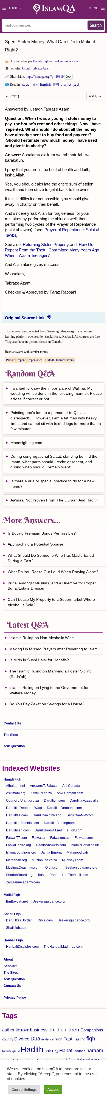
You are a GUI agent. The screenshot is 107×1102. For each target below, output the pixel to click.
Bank (25, 1030)
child (54, 1030)
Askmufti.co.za (41, 793)
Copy (69, 77)
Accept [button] (53, 1090)
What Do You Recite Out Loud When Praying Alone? (53, 572)
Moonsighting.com (26, 442)
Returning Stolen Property (46, 244)
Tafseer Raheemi (50, 875)
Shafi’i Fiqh (12, 914)
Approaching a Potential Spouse (35, 544)
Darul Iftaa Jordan (19, 920)
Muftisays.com (72, 860)
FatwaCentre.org (18, 845)
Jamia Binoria (51, 852)
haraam (94, 1050)
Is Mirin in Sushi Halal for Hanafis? (39, 660)
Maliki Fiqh (12, 895)
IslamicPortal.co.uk (85, 845)
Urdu (76, 85)
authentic (11, 1029)
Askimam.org (16, 793)
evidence (47, 1039)
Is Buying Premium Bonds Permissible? (42, 533)
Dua (35, 1039)
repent (22, 360)
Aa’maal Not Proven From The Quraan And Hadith (54, 500)
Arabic (25, 85)
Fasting (79, 1039)
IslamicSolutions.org (21, 852)
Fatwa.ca (38, 838)
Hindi (56, 85)
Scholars (11, 966)
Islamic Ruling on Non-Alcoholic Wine (41, 638)
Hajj (55, 1051)
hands (80, 1051)
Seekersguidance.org (67, 61)
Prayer (10, 360)
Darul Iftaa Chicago (47, 815)
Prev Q (12, 96)
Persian (66, 85)
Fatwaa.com (84, 838)
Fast (67, 1039)
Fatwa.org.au (60, 838)
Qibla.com (52, 867)
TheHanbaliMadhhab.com (63, 947)
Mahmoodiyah (77, 852)
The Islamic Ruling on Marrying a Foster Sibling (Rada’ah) (50, 674)
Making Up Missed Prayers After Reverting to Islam (53, 649)
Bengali (35, 85)
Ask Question (14, 746)
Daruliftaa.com (17, 815)
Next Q (95, 96)
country (7, 1039)
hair (47, 1050)
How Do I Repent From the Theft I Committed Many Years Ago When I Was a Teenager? (52, 250)
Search (96, 25)
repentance (35, 360)
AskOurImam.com (70, 793)
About (8, 959)
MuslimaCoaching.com (23, 867)
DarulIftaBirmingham (59, 823)
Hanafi (66, 1050)
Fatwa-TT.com (16, 838)
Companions (91, 1030)
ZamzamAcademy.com (23, 882)
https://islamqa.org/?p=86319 (45, 76)
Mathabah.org (16, 860)
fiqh (90, 1039)
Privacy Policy (15, 998)
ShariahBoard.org (19, 875)
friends (6, 1051)
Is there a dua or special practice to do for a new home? (52, 484)
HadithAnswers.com (51, 845)
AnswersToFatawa (43, 786)
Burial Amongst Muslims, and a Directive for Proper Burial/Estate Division (52, 586)
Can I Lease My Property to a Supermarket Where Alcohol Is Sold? (51, 602)
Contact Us (12, 723)
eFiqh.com (74, 830)
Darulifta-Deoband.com (64, 808)
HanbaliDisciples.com (22, 947)
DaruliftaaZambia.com (22, 823)
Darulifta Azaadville (84, 800)
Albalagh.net (15, 786)
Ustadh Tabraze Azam (36, 68)
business (38, 1029)
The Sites (11, 735)
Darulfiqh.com (54, 800)
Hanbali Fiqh (13, 940)
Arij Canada (71, 786)
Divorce (21, 1038)
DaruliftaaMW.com (80, 815)
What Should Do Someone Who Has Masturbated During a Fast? (51, 558)
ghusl (15, 1051)
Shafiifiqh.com (16, 928)
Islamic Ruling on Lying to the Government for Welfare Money (49, 690)
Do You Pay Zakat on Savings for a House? (47, 704)
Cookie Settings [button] (24, 1090)
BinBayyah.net (17, 901)
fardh (58, 1039)
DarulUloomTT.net (48, 830)
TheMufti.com (78, 875)
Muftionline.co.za (44, 860)
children (70, 1030)
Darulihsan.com (18, 830)
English (45, 85)
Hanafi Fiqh (41, 61)
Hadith (32, 1049)
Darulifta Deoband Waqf (24, 808)
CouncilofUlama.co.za (22, 800)
